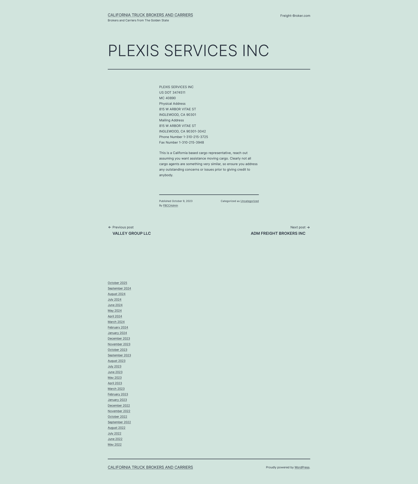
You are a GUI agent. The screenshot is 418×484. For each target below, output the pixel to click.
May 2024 (115, 310)
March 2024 (116, 321)
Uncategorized (250, 201)
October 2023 (117, 349)
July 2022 (114, 433)
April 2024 (115, 316)
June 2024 (115, 305)
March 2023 (116, 388)
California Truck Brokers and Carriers (150, 15)
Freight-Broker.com (295, 16)
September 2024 (119, 288)
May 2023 (115, 377)
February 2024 (118, 327)
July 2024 (114, 299)
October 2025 (117, 282)
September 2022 (119, 422)
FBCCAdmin (170, 205)
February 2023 (118, 394)
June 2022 (115, 439)
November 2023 (119, 344)
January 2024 (117, 333)
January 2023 (117, 399)
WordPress (302, 467)
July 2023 (114, 366)
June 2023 (115, 372)
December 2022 (119, 405)
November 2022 (119, 411)
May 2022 (115, 444)
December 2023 (119, 338)
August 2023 (116, 360)
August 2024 (117, 294)
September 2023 (119, 355)
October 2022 (117, 416)
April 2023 (115, 383)
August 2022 (116, 427)
